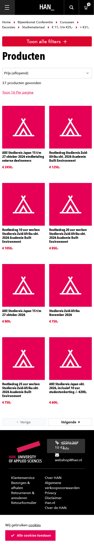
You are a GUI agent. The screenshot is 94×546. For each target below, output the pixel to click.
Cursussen (67, 22)
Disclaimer (53, 498)
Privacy (50, 493)
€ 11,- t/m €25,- (62, 27)
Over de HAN (55, 508)
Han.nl (50, 503)
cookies (34, 525)
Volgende (69, 422)
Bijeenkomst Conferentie (35, 22)
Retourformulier (24, 503)
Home (7, 22)
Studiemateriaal (33, 27)
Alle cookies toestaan (34, 535)
